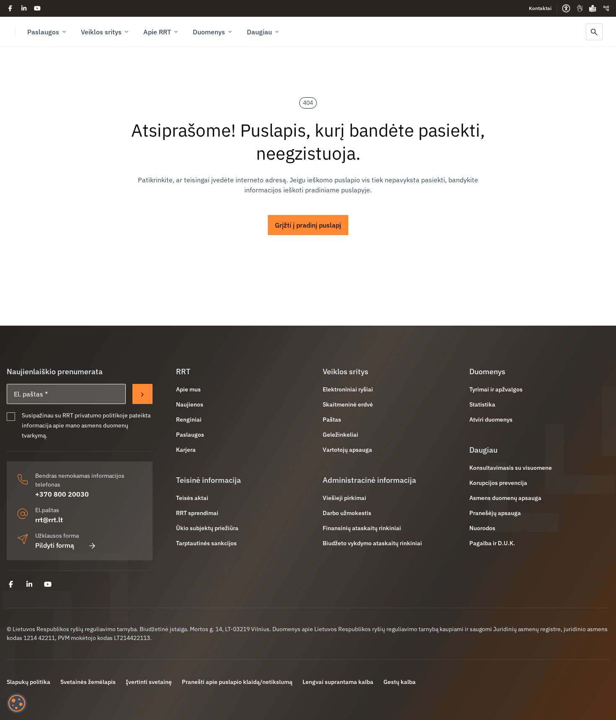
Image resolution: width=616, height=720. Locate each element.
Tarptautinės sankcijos (206, 543)
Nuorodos (482, 528)
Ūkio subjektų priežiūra (207, 528)
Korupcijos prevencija (498, 483)
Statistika (482, 404)
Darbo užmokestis (347, 513)
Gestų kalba (399, 682)
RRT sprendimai (197, 513)
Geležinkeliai (340, 434)
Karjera (186, 449)
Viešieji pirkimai (344, 498)
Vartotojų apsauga (347, 449)
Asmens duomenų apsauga (505, 498)
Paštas (332, 419)
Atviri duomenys (490, 419)
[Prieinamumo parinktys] (566, 8)
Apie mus (188, 389)
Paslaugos (43, 32)
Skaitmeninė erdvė (348, 404)
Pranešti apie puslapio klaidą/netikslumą (237, 682)
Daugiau (259, 32)
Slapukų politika (28, 682)
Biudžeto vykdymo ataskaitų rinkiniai (372, 543)
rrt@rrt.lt (49, 519)
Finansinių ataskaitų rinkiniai (362, 528)
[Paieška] (594, 31)
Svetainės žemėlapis (88, 682)
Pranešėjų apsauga (495, 513)
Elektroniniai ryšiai (348, 389)
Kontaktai (540, 8)
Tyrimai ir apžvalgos (496, 389)
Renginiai (189, 419)
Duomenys (209, 32)
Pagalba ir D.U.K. (492, 543)
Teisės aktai (192, 498)
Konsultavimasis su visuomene (510, 467)
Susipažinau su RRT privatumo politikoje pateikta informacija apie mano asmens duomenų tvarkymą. (86, 425)
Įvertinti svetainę (149, 682)
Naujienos (189, 404)
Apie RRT (157, 32)
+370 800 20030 (62, 494)
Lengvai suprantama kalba (338, 682)
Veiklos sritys (101, 32)
